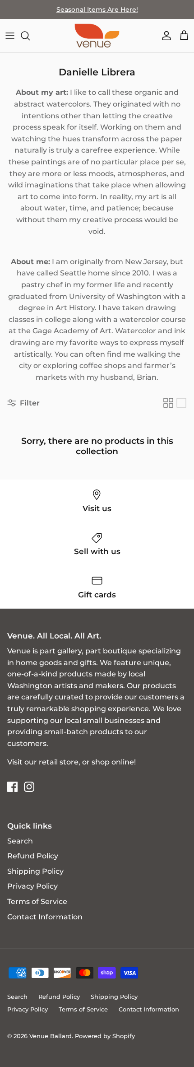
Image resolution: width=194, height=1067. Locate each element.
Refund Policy (32, 856)
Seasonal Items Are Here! (97, 9)
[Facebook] (12, 787)
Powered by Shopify (105, 1035)
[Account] (164, 36)
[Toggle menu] (10, 36)
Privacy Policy (32, 886)
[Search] (30, 36)
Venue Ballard (50, 1035)
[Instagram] (29, 787)
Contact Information (45, 917)
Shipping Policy (35, 871)
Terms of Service (37, 901)
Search (20, 841)
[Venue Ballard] (97, 35)
